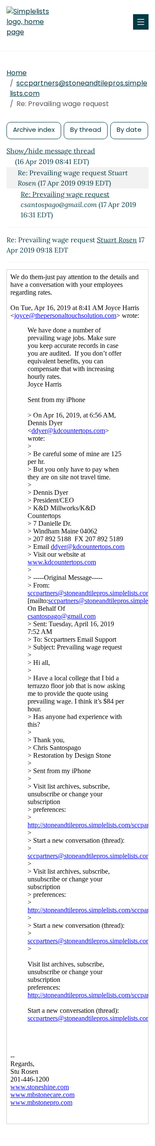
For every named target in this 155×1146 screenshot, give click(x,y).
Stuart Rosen (117, 239)
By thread (85, 129)
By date (129, 129)
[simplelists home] (32, 21)
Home (16, 73)
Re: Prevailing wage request (65, 194)
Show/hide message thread (50, 150)
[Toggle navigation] (141, 22)
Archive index (34, 129)
